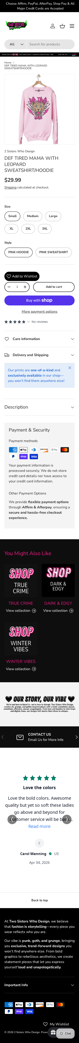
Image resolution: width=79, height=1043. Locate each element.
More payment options (39, 311)
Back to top (39, 900)
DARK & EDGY (58, 603)
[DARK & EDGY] (58, 580)
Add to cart (54, 287)
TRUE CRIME (21, 603)
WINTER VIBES (21, 661)
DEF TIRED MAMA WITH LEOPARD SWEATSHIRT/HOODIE (25, 67)
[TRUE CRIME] (20, 580)
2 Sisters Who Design (19, 151)
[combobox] (39, 44)
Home (7, 62)
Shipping (10, 187)
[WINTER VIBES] (20, 638)
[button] (62, 26)
